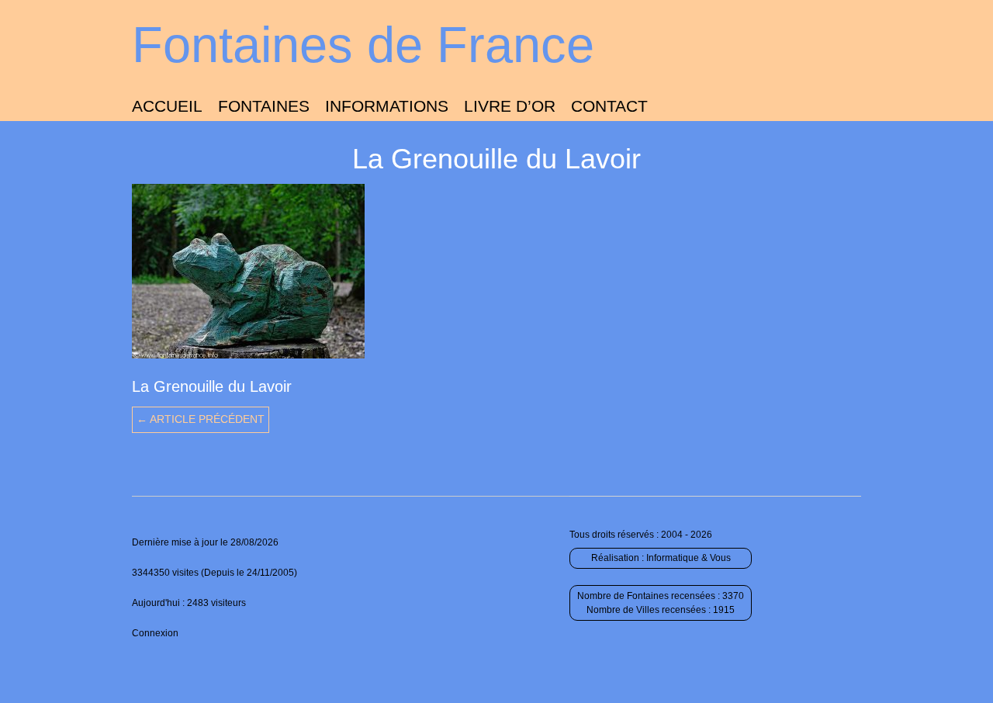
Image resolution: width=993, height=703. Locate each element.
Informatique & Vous (688, 557)
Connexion (155, 633)
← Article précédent (201, 419)
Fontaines (264, 106)
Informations (386, 106)
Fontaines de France (363, 44)
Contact (609, 106)
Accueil (167, 106)
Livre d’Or (509, 106)
